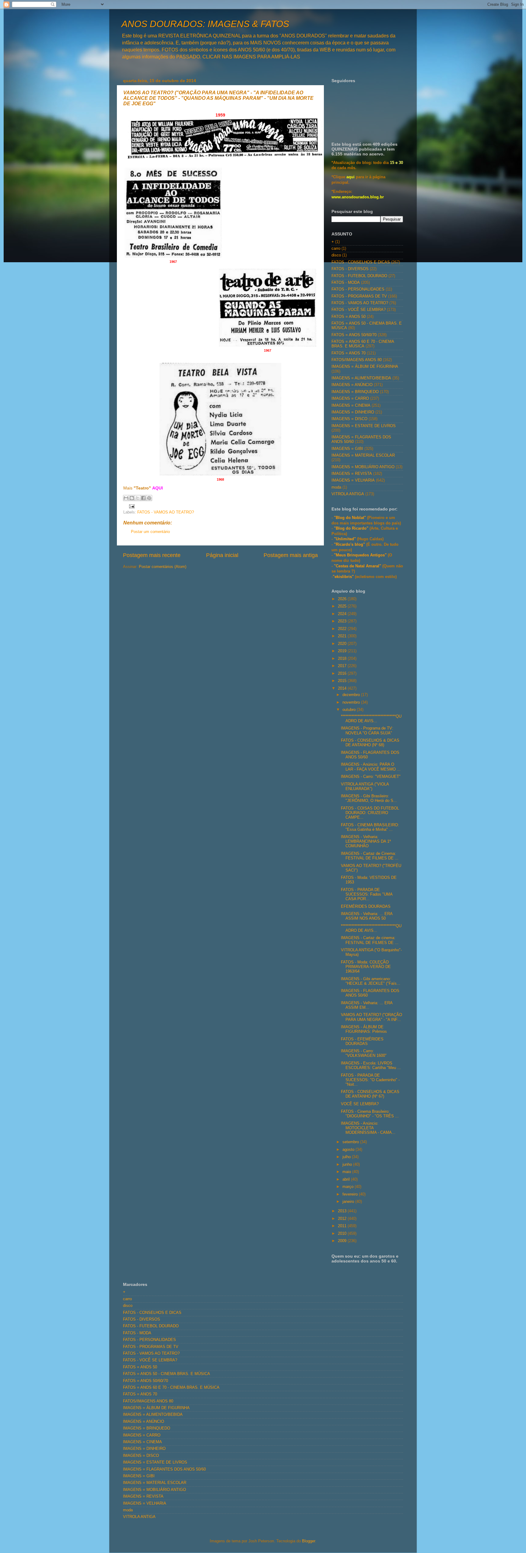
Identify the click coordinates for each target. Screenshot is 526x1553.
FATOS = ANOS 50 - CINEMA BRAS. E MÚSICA (166, 1374)
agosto (349, 1149)
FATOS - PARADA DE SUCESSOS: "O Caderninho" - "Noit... (370, 1080)
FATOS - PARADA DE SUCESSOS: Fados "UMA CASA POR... (366, 894)
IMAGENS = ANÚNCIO (352, 385)
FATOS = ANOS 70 (348, 353)
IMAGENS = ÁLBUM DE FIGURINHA (364, 366)
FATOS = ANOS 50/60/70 (354, 335)
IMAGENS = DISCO (349, 419)
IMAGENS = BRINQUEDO (355, 392)
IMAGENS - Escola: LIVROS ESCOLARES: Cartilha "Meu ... (371, 1065)
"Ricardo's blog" (350, 544)
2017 (343, 666)
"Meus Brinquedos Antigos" (361, 555)
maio (347, 1172)
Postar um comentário (150, 532)
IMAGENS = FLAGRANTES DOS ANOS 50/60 (164, 1469)
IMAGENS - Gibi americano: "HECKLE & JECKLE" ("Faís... (370, 981)
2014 (343, 688)
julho (347, 1157)
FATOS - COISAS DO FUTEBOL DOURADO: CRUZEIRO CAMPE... (370, 813)
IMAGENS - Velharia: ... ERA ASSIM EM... (366, 1005)
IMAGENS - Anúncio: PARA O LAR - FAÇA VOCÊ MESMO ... (371, 766)
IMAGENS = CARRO (350, 398)
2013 (343, 1211)
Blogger (308, 1541)
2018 (343, 658)
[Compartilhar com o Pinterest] (149, 498)
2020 (343, 644)
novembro (351, 702)
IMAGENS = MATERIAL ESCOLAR (363, 455)
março (348, 1187)
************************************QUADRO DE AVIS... (371, 718)
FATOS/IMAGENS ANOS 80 (356, 360)
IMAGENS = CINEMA (350, 405)
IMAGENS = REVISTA (351, 474)
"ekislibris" (343, 577)
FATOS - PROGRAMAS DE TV (359, 296)
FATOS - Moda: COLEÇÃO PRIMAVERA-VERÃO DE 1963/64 (366, 966)
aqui (350, 177)
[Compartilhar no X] (138, 498)
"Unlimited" (345, 539)
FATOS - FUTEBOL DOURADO (359, 276)
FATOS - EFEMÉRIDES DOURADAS (362, 1041)
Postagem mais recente (152, 555)
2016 (343, 673)
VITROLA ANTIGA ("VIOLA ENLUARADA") (365, 786)
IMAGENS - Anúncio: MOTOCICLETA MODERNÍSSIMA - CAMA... (368, 1128)
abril (346, 1179)
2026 (343, 599)
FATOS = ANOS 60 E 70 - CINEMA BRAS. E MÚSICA (362, 344)
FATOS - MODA (345, 282)
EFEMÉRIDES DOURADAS (366, 906)
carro (335, 248)
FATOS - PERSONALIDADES (357, 289)
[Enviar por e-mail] (126, 498)
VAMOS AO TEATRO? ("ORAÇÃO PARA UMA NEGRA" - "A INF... (371, 1017)
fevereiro (350, 1194)
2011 (343, 1226)
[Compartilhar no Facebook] (143, 498)
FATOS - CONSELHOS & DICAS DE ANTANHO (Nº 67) (370, 1094)
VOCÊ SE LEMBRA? (360, 1104)
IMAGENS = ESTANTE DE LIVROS (363, 426)
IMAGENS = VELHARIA (353, 480)
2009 (343, 1241)
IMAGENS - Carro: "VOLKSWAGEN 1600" (364, 1053)
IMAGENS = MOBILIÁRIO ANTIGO (362, 467)
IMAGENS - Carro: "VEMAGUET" (371, 777)
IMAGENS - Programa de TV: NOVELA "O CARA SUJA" (367, 730)
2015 (343, 681)
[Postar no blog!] (132, 498)
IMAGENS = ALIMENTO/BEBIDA (361, 378)
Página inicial (222, 555)
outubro (349, 710)
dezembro (351, 695)
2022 (343, 629)
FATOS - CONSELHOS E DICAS (360, 262)
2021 (343, 636)
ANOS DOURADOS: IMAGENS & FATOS (205, 24)
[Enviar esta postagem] (131, 506)
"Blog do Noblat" (350, 518)
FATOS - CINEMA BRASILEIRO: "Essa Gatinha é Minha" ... (370, 827)
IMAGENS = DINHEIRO (352, 412)
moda (336, 487)
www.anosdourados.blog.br (357, 197)
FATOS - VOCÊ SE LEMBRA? (358, 310)
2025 (343, 606)
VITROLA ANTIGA (347, 494)
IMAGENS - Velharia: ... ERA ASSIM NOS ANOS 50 (366, 916)
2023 (343, 621)
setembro (351, 1142)
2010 (343, 1233)
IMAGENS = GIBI (347, 449)
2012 (343, 1219)
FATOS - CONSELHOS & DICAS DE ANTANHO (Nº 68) (370, 742)
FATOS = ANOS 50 (348, 317)
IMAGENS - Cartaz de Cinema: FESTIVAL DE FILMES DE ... (369, 855)
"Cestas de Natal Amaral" (358, 566)
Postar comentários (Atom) (162, 567)
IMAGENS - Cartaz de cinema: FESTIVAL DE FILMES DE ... (369, 940)
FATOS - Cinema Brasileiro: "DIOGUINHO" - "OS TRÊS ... (370, 1113)
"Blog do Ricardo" (352, 528)
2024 (343, 614)
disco (336, 255)
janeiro (348, 1202)
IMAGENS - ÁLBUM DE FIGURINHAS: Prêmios (364, 1029)
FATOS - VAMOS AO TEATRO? (165, 512)
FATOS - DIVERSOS (350, 269)
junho (347, 1164)
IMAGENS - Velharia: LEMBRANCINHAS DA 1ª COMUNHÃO (366, 841)
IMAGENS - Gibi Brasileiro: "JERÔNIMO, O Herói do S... (369, 798)
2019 (343, 651)
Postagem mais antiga (291, 555)
